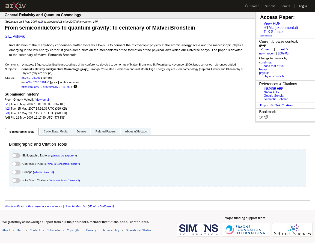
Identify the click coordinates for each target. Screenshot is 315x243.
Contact (35, 230)
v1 (40, 21)
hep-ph (263, 69)
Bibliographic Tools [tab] (21, 131)
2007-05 (283, 53)
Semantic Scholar (276, 99)
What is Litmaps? (43, 172)
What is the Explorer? (64, 155)
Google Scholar (274, 95)
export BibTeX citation (276, 105)
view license (266, 36)
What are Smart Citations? (64, 180)
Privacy (91, 230)
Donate (285, 6)
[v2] (7, 108)
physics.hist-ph (274, 76)
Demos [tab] (81, 131)
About (6, 230)
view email (43, 99)
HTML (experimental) (281, 28)
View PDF (272, 23)
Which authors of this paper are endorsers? (33, 206)
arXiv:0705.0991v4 (37, 82)
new (261, 53)
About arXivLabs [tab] (136, 131)
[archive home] (16, 6)
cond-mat (265, 62)
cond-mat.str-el (274, 66)
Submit (270, 6)
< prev (265, 49)
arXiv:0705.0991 (31, 77)
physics (264, 73)
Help (20, 230)
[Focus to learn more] (74, 87)
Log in (303, 6)
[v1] (7, 104)
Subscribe (53, 230)
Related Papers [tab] (105, 131)
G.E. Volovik (15, 36)
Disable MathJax (76, 206)
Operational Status (138, 230)
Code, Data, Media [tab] (56, 131)
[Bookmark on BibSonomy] (261, 118)
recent (271, 53)
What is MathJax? (101, 206)
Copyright (73, 230)
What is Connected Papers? (63, 163)
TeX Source (273, 32)
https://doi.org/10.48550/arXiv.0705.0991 (46, 86)
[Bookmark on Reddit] (266, 118)
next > (283, 49)
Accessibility (110, 230)
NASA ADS (271, 92)
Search (254, 6)
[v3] (7, 113)
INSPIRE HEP (273, 88)
